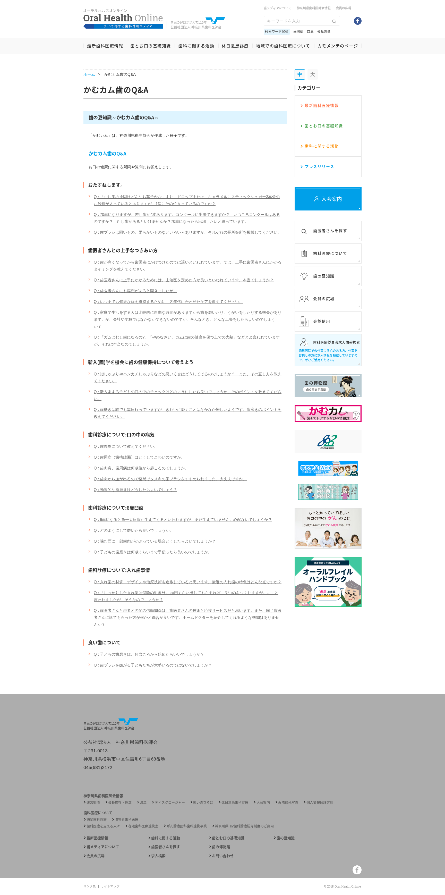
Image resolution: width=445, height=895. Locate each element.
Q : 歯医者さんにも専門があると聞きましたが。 (135, 291)
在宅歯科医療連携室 (143, 826)
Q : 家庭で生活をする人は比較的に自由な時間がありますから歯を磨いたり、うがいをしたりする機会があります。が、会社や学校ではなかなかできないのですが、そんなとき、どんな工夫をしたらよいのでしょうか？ (187, 319)
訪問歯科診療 (97, 819)
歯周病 (298, 31)
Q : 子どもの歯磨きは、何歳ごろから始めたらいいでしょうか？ (149, 654)
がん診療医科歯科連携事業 (187, 826)
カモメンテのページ (338, 46)
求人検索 (158, 856)
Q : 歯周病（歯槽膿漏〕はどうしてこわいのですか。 (139, 457)
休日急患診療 (235, 46)
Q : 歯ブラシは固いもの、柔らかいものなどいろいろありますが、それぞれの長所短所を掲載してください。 (187, 232)
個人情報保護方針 (319, 802)
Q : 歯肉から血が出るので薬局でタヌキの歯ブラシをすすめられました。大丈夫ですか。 (170, 479)
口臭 (310, 31)
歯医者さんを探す (165, 847)
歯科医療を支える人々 (103, 826)
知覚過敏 (324, 31)
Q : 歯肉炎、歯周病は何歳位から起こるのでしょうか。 (141, 468)
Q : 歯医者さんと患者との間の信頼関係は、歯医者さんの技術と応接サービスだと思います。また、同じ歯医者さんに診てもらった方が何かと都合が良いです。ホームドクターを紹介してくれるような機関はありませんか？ (187, 617)
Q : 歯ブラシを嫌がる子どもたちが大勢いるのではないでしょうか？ (153, 665)
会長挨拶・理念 (120, 802)
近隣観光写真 (288, 802)
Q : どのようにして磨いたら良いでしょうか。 (133, 530)
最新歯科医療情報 (105, 46)
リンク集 (89, 886)
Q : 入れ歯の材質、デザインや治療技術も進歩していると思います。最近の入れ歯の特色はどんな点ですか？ (187, 582)
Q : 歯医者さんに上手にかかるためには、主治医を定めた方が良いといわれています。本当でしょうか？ (184, 280)
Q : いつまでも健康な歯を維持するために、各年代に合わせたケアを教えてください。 (168, 301)
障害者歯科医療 (126, 819)
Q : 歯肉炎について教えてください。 (126, 446)
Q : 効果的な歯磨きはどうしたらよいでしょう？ (135, 489)
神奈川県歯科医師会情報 (314, 8)
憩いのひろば (203, 802)
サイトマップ (110, 886)
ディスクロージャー (170, 802)
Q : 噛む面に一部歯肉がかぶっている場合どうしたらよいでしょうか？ (155, 541)
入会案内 (263, 802)
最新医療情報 (97, 838)
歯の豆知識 (286, 838)
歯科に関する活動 (196, 46)
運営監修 (93, 802)
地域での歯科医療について (283, 46)
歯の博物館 (221, 847)
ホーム (89, 74)
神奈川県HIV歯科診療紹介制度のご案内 (244, 826)
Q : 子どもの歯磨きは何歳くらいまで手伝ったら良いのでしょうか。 (153, 552)
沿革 (143, 802)
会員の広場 (343, 8)
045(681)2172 (97, 767)
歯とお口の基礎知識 (150, 46)
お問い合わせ (223, 856)
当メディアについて (278, 8)
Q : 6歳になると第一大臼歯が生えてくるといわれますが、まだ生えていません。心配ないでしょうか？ (183, 519)
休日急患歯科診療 (234, 802)
